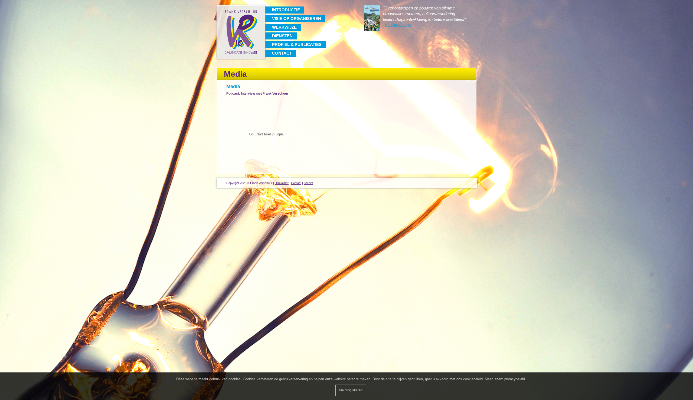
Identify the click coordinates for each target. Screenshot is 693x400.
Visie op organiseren (296, 18)
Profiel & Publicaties (297, 44)
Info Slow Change (398, 25)
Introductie (286, 10)
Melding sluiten (350, 390)
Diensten (282, 36)
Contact (282, 53)
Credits (308, 183)
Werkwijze (284, 27)
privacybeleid (514, 379)
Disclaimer (282, 183)
